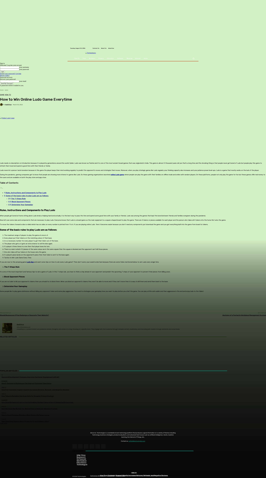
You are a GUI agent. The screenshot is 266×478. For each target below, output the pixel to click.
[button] (193, 58)
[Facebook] (75, 446)
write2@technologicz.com (137, 441)
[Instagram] (80, 446)
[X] (103, 446)
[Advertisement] (133, 354)
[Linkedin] (86, 446)
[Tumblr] (97, 446)
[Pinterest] (92, 446)
